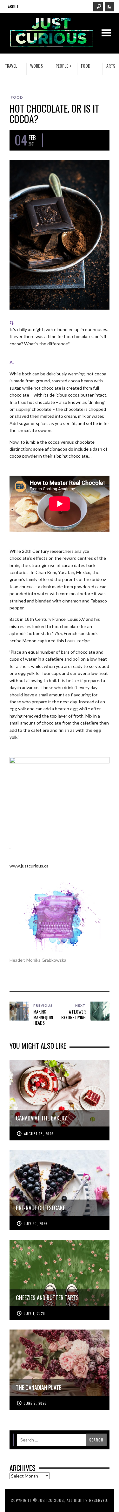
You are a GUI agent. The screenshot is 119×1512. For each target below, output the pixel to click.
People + (63, 65)
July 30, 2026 (36, 1223)
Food (85, 65)
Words (36, 65)
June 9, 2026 (35, 1403)
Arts (110, 65)
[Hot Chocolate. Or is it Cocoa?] (59, 234)
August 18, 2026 (39, 1133)
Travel (11, 65)
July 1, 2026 (34, 1313)
